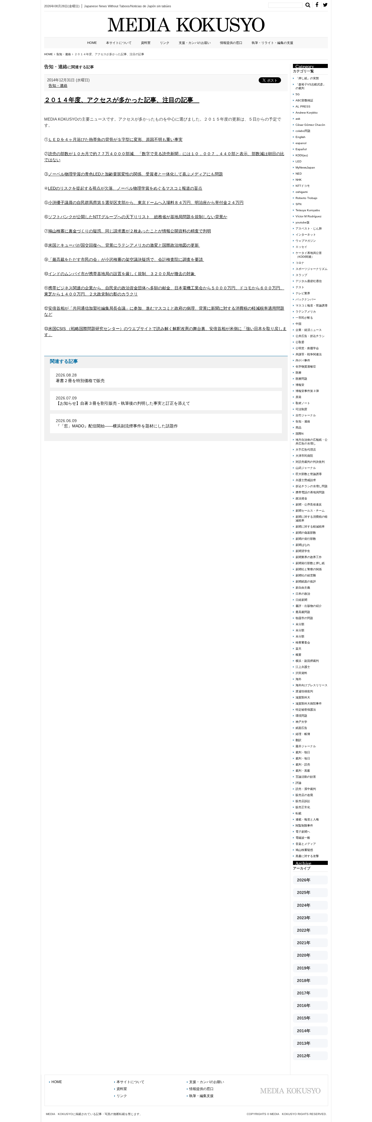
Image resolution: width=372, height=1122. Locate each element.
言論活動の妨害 (306, 776)
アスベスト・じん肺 (309, 228)
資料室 (146, 42)
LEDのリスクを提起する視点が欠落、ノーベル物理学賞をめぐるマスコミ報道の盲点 (125, 188)
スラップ (301, 275)
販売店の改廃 (304, 795)
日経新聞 (301, 599)
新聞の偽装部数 (306, 532)
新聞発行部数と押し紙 (310, 563)
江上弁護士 (303, 666)
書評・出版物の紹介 (309, 605)
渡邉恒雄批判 (304, 691)
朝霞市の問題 (304, 618)
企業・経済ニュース (309, 329)
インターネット (306, 234)
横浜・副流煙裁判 (307, 660)
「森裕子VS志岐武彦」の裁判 (311, 86)
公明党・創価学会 (307, 348)
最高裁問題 (303, 612)
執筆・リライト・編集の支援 (272, 42)
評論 (298, 782)
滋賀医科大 (303, 697)
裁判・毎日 (303, 758)
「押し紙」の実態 (307, 78)
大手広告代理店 (306, 449)
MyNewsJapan (305, 167)
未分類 (300, 624)
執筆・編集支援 (201, 1096)
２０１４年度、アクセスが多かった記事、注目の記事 (121, 99)
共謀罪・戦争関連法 (309, 354)
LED (298, 161)
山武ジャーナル (306, 467)
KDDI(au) (302, 155)
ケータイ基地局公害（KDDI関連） (309, 254)
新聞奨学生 (303, 551)
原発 (298, 397)
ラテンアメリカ (306, 311)
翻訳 (298, 740)
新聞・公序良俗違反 (309, 504)
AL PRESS (303, 106)
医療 (298, 372)
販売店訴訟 (303, 801)
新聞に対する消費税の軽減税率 (312, 518)
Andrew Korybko (307, 112)
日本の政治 (303, 593)
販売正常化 (303, 807)
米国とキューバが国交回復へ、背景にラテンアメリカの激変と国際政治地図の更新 (124, 245)
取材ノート (303, 403)
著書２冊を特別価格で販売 (80, 380)
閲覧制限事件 (304, 825)
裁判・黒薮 (303, 770)
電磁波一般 (303, 837)
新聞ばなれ (303, 544)
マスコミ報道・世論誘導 (312, 305)
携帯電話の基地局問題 (310, 492)
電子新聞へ (303, 831)
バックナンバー (306, 299)
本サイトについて (119, 42)
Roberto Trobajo (306, 198)
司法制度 (301, 409)
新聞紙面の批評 (306, 581)
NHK (299, 179)
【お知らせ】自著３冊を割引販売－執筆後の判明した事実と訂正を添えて (123, 403)
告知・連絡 (58, 85)
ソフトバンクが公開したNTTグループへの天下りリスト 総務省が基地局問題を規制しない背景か (137, 216)
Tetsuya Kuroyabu (308, 210)
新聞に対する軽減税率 (310, 526)
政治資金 (301, 498)
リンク (164, 42)
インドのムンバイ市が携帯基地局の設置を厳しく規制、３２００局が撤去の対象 (122, 273)
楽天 (298, 648)
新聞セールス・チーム (310, 510)
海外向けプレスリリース (312, 685)
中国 (298, 323)
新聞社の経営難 (306, 575)
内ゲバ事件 (303, 360)
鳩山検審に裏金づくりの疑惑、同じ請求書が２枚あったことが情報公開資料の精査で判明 (129, 231)
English (300, 137)
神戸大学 (301, 721)
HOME (92, 42)
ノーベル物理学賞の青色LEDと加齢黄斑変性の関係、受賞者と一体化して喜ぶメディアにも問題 (135, 174)
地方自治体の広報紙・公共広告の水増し (312, 441)
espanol (301, 143)
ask (298, 118)
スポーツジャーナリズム (312, 268)
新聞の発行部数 (306, 538)
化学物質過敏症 (306, 366)
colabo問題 (303, 130)
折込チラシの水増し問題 (312, 486)
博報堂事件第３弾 (307, 390)
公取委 (300, 342)
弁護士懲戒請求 (306, 480)
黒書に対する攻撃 (307, 856)
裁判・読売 (303, 764)
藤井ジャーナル (306, 746)
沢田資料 (301, 673)
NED (299, 173)
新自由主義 (303, 587)
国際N (299, 433)
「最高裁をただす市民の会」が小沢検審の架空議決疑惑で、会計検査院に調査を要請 (126, 259)
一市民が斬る (304, 317)
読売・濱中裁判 (306, 789)
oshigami (301, 191)
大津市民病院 (304, 455)
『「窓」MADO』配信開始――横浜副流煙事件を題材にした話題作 (117, 426)
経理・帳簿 (303, 734)
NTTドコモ (303, 185)
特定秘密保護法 (306, 709)
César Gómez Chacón (310, 124)
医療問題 (301, 378)
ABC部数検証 (304, 100)
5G (298, 94)
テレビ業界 (303, 293)
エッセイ (301, 246)
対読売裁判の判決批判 (310, 461)
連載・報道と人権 (307, 819)
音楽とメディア (306, 843)
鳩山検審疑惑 (304, 850)
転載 (298, 813)
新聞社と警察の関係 (309, 569)
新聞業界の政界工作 (309, 557)
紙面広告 (301, 728)
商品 (298, 427)
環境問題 (301, 715)
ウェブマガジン (306, 240)
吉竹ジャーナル (306, 415)
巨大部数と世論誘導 (309, 474)
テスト (300, 287)
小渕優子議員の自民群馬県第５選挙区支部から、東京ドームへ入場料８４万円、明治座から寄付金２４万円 (146, 202)
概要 (298, 654)
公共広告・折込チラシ (310, 336)
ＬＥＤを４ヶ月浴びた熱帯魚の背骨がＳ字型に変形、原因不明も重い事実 (115, 139)
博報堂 (300, 384)
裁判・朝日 (303, 752)
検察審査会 (303, 642)
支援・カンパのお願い (195, 42)
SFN (298, 204)
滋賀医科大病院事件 (309, 703)
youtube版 (303, 222)
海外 (298, 679)
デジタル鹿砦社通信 (309, 281)
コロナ (300, 262)
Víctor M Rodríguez (308, 216)
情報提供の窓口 (231, 42)
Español (301, 149)
